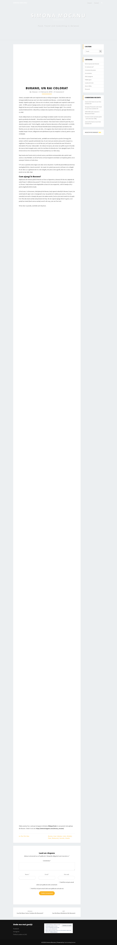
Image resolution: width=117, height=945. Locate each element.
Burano (50, 836)
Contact (96, 3)
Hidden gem (88, 79)
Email (47, 874)
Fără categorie (89, 76)
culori (64, 836)
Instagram (16, 931)
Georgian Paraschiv (90, 107)
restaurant (55, 838)
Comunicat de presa (90, 70)
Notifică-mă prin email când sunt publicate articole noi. (47, 888)
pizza (49, 838)
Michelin (69, 836)
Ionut (86, 102)
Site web (66, 874)
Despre (89, 3)
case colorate (57, 836)
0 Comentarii (59, 92)
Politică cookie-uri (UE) (20, 934)
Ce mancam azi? (89, 67)
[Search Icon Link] (102, 3)
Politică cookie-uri (53, 931)
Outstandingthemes (69, 942)
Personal (87, 89)
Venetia (67, 838)
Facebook (16, 929)
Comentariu (47, 861)
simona (35, 92)
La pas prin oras (24, 836)
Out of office (88, 86)
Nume (27, 874)
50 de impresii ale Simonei (92, 64)
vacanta (61, 838)
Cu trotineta (88, 73)
